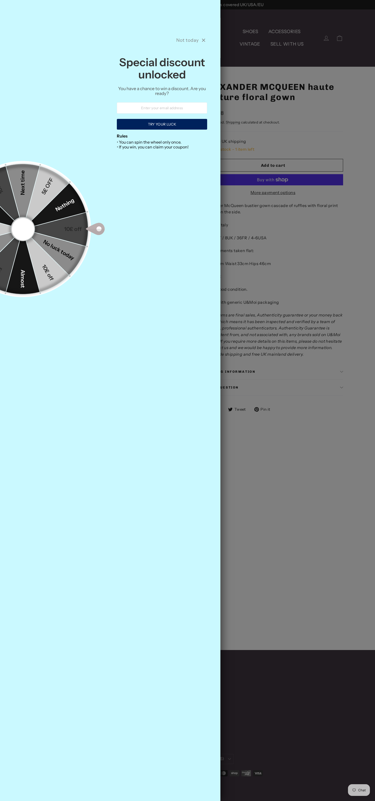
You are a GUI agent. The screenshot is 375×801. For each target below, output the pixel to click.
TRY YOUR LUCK (162, 124)
